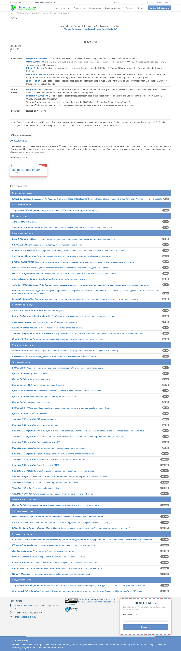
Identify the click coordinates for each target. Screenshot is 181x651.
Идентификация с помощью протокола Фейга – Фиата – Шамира (52, 493)
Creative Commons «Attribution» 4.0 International (90, 602)
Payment (129, 8)
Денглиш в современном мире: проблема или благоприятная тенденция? (71, 528)
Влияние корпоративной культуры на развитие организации (49, 556)
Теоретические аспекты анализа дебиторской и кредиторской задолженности (57, 568)
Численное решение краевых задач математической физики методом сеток (55, 505)
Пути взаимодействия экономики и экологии (43, 551)
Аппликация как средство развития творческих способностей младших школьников (60, 267)
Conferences (79, 8)
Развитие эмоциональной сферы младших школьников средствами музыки (57, 339)
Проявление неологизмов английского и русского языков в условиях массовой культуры (62, 522)
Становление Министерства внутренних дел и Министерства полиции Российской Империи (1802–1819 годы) (77, 591)
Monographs (95, 8)
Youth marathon (62, 8)
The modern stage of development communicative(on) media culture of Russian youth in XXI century (65, 350)
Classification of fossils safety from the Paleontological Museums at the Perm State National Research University (87, 198)
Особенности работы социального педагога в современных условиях (64, 316)
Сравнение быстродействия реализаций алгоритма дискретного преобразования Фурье (61, 407)
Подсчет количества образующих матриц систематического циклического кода (56, 390)
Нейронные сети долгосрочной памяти (38, 384)
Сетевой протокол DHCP (35, 465)
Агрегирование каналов (35, 425)
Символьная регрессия (31, 402)
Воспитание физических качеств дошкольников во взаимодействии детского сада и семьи (64, 273)
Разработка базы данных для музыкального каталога (44, 396)
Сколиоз (24, 221)
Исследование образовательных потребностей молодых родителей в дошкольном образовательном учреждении (81, 284)
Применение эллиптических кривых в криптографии (48, 459)
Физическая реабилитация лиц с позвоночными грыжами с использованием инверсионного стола (68, 250)
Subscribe (145, 626)
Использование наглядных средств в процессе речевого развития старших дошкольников (63, 238)
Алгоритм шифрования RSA (35, 487)
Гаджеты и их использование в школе (49, 279)
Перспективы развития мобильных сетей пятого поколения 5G (53, 453)
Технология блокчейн (30, 413)
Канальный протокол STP (36, 442)
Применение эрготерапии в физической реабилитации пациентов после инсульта (62, 227)
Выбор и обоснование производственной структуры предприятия (53, 545)
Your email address (130, 614)
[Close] (169, 641)
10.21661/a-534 (21, 140)
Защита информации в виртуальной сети (59, 476)
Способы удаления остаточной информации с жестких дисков (53, 470)
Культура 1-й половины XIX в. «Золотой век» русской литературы (56, 210)
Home (12, 13)
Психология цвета (38, 310)
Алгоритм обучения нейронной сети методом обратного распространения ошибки (58, 367)
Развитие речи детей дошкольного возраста (44, 321)
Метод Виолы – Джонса (31, 379)
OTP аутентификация (34, 419)
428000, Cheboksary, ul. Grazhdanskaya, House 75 (36, 607)
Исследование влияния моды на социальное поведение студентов (55, 356)
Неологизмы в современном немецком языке (57, 516)
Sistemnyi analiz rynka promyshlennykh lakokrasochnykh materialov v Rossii (56, 562)
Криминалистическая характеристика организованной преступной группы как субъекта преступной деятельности (78, 585)
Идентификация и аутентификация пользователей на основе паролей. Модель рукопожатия (67, 436)
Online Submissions (159, 7)
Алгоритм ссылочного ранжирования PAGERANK (45, 482)
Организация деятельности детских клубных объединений (47, 244)
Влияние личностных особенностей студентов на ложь (47, 327)
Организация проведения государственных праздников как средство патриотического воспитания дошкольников (75, 299)
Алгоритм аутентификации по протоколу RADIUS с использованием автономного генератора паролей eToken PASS (78, 430)
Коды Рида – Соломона (31, 373)
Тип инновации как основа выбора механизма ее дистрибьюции (51, 573)
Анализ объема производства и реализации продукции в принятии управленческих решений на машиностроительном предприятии (83, 539)
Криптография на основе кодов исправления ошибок (49, 447)
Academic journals (113, 8)
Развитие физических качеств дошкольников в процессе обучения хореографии (61, 256)
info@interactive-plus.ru (25, 616)
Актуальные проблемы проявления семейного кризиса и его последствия (77, 333)
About (140, 8)
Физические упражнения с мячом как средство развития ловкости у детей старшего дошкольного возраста (73, 261)
